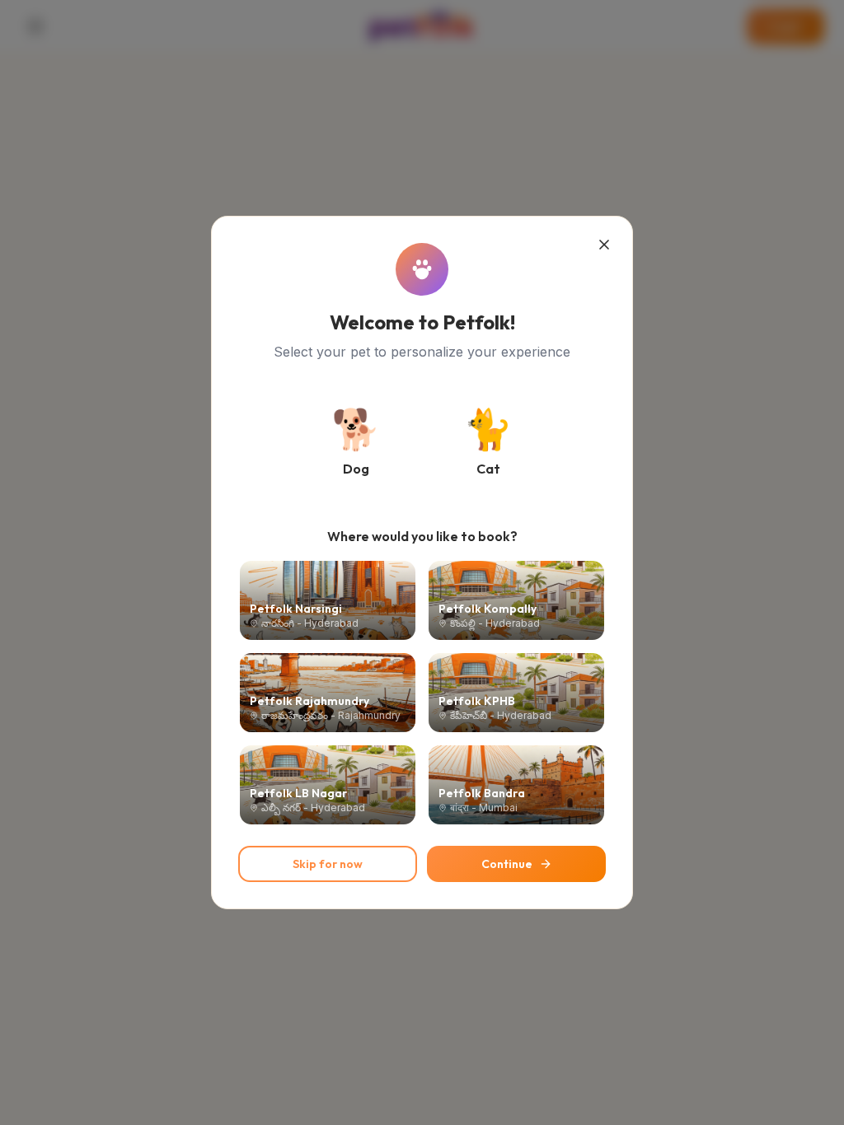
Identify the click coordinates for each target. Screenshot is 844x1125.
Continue (506, 864)
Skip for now (328, 864)
